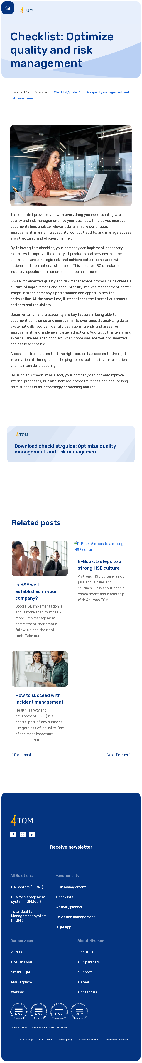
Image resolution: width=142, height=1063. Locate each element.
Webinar (17, 992)
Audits (16, 952)
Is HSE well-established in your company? (36, 591)
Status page (26, 1039)
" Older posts (22, 755)
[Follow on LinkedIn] (32, 834)
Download (42, 92)
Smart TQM (20, 972)
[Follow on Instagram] (23, 834)
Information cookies (88, 1039)
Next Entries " (118, 755)
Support (85, 972)
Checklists (64, 897)
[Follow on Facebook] (13, 834)
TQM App (63, 927)
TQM (26, 92)
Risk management (71, 887)
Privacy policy (65, 1039)
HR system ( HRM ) (27, 887)
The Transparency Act (116, 1039)
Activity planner (69, 907)
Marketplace (21, 982)
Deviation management (75, 917)
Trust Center (45, 1039)
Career (84, 982)
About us (86, 952)
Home (14, 92)
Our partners (89, 962)
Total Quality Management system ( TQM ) (28, 916)
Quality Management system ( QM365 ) (28, 899)
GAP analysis (22, 962)
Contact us (87, 992)
